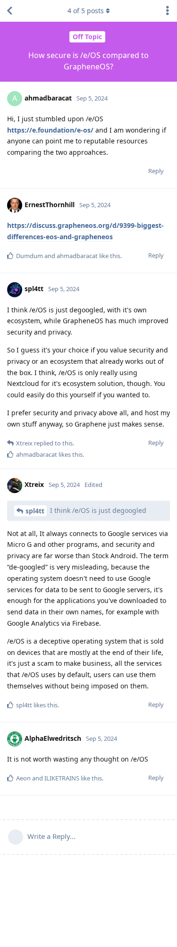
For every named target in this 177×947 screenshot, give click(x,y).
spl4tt (34, 510)
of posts (85, 10)
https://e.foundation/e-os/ (50, 130)
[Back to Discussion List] (9, 11)
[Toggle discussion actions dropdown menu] (167, 11)
